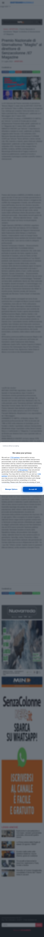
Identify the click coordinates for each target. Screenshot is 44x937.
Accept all (33, 489)
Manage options (11, 489)
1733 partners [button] (15, 457)
